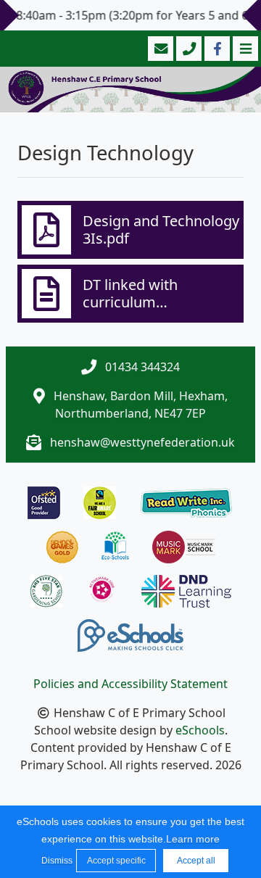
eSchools (200, 730)
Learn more (193, 839)
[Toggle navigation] (244, 48)
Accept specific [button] (116, 861)
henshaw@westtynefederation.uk (142, 442)
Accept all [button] (196, 861)
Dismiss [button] (55, 861)
